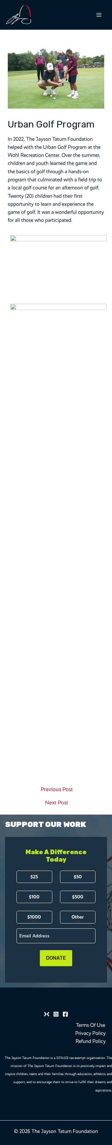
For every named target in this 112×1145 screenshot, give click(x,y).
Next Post (56, 803)
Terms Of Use (90, 1025)
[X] (46, 1014)
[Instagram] (56, 1014)
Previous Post (57, 789)
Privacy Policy (90, 1033)
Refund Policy (91, 1041)
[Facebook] (65, 1014)
